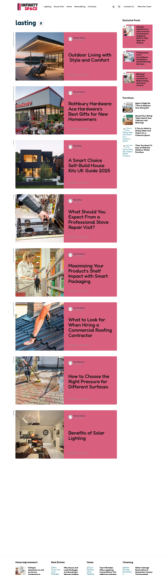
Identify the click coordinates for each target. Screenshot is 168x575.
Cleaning (13, 359)
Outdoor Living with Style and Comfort (89, 57)
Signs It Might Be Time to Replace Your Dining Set (143, 105)
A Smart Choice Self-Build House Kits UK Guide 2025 (89, 165)
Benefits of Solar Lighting (86, 435)
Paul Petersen (78, 362)
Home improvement (13, 39)
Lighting (13, 413)
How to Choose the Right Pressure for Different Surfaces (88, 381)
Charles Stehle (79, 38)
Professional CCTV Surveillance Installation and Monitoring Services (143, 58)
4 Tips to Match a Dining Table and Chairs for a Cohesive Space (143, 131)
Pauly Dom (77, 146)
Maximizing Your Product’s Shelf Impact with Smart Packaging (88, 273)
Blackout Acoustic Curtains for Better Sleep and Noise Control (142, 79)
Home (13, 142)
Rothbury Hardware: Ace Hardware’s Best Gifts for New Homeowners (90, 111)
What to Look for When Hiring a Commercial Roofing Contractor (90, 327)
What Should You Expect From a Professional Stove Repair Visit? (88, 219)
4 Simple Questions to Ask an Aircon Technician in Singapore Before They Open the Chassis (142, 35)
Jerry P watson (79, 92)
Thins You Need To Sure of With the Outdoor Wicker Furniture (143, 148)
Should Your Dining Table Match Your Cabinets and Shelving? (143, 119)
